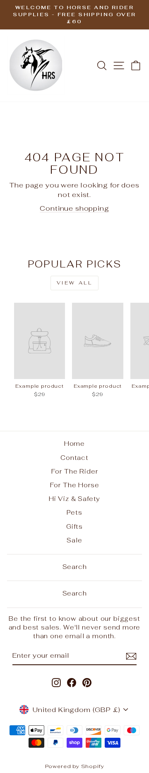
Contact (74, 458)
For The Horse (74, 485)
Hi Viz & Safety (74, 499)
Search (74, 567)
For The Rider (74, 471)
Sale (74, 540)
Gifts (74, 526)
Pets (74, 512)
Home (74, 443)
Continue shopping (74, 208)
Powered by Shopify (74, 766)
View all (75, 283)
